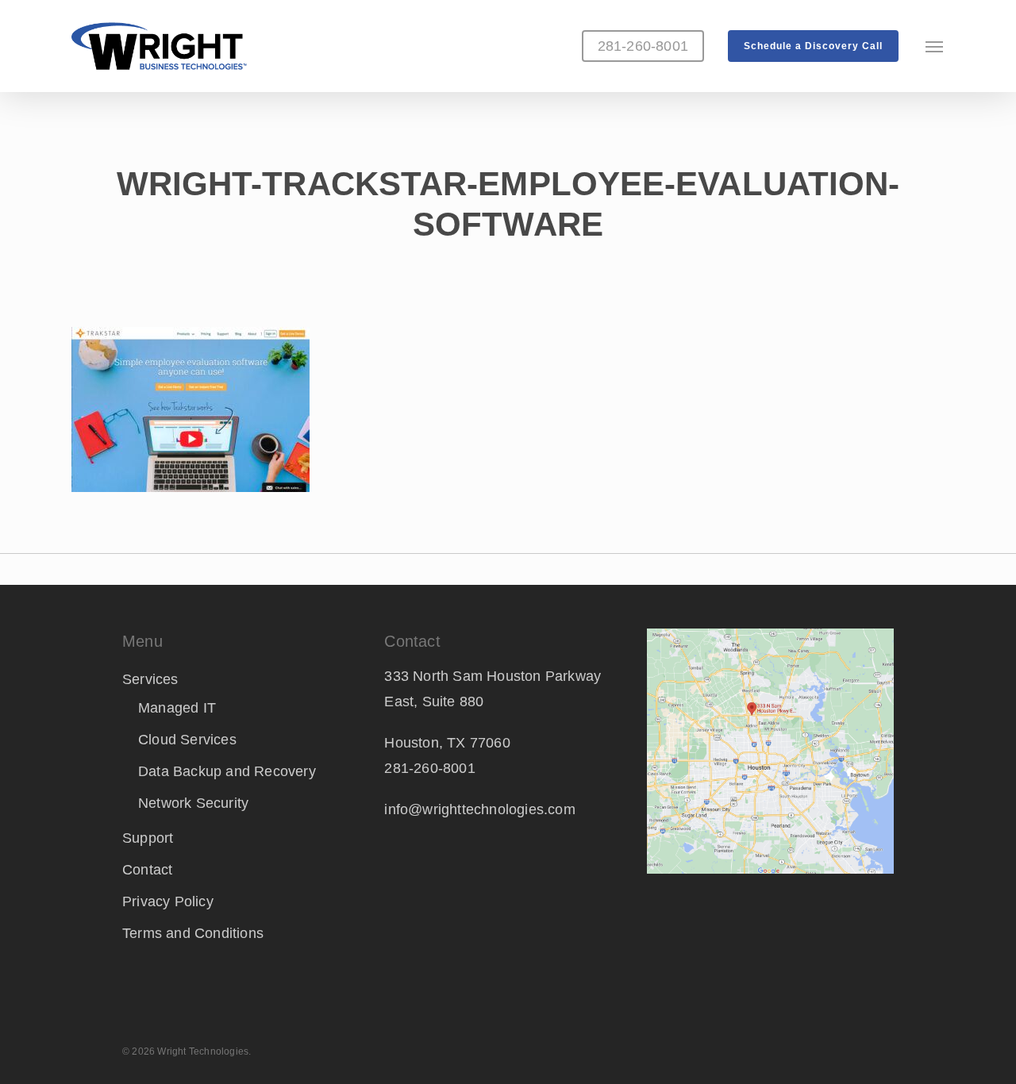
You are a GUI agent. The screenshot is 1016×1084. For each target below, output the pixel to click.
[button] (935, 46)
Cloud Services (187, 740)
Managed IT (177, 708)
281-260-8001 (429, 768)
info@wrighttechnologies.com (479, 809)
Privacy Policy (168, 901)
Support (147, 838)
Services (150, 679)
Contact (147, 870)
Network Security (193, 803)
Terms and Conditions (193, 933)
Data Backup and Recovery (227, 771)
